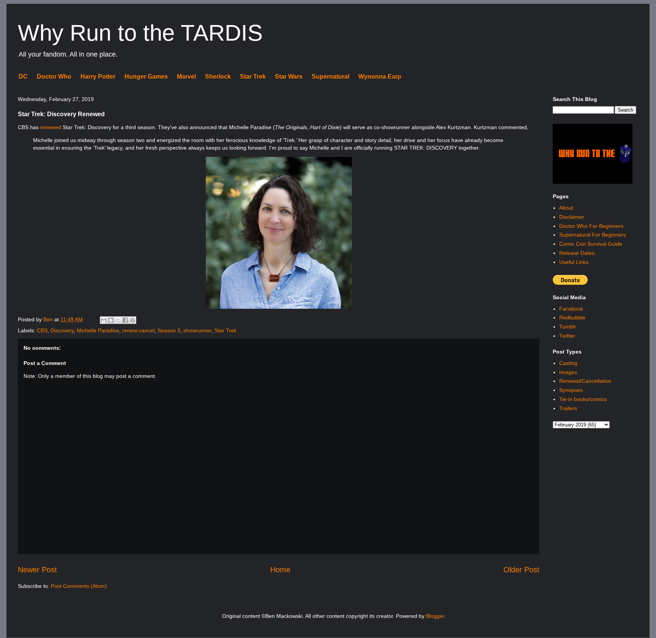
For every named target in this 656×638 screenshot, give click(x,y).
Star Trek (253, 76)
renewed (50, 127)
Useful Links (573, 262)
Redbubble (572, 317)
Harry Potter (97, 76)
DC (23, 76)
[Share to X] (118, 320)
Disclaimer (571, 217)
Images (568, 372)
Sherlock (218, 76)
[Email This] (103, 320)
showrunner (197, 330)
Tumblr (567, 327)
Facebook (571, 309)
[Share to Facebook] (125, 320)
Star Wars (289, 76)
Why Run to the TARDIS (140, 33)
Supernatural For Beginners (592, 235)
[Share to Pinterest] (132, 320)
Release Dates (576, 253)
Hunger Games (146, 76)
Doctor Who (54, 76)
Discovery (62, 330)
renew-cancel (138, 330)
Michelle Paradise (98, 330)
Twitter (567, 336)
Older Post (521, 569)
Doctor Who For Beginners (591, 226)
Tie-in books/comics (583, 399)
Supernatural (330, 76)
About (566, 208)
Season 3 (169, 330)
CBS (42, 330)
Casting (568, 363)
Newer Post (37, 569)
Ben (48, 319)
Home (280, 569)
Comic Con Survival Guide (590, 244)
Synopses (571, 390)
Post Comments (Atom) (79, 586)
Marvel (186, 76)
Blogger (435, 616)
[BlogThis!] (111, 320)
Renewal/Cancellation (585, 381)
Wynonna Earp (379, 76)
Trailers (568, 408)
